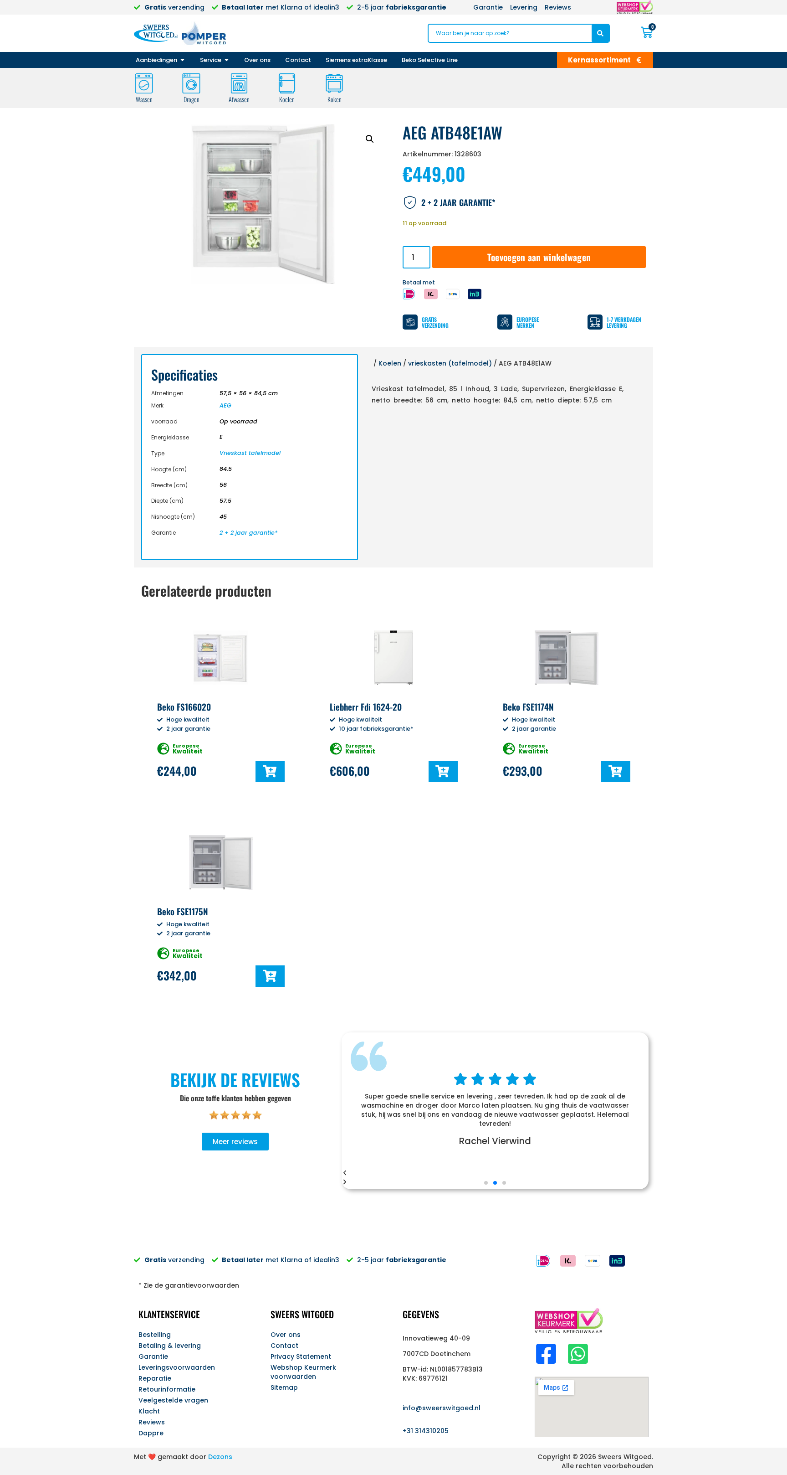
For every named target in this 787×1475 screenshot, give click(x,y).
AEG (225, 405)
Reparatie (154, 1378)
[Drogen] (191, 83)
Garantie (153, 1356)
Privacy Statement (301, 1356)
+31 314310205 (426, 1430)
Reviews (151, 1422)
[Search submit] (600, 33)
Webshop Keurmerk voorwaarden (303, 1372)
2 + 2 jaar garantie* (248, 532)
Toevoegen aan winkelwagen (539, 257)
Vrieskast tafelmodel (250, 453)
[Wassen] (144, 83)
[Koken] (334, 83)
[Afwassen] (239, 83)
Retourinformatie (166, 1389)
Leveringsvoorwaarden (176, 1367)
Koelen (287, 99)
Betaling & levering (169, 1345)
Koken (334, 99)
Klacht (149, 1411)
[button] (370, 139)
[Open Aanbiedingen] (182, 60)
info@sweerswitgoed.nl (441, 1408)
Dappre (151, 1433)
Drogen (191, 99)
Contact (284, 1345)
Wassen (144, 99)
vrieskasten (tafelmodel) (450, 363)
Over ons (286, 1334)
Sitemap (284, 1387)
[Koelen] (287, 83)
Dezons (220, 1456)
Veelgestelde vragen (173, 1400)
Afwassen (239, 99)
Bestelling (154, 1334)
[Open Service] (227, 60)
